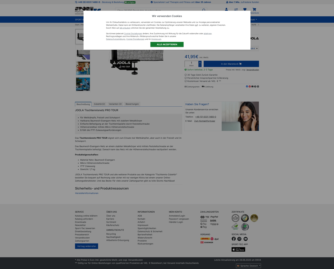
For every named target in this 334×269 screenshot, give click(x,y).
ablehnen (208, 33)
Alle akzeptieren (167, 44)
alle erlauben (125, 28)
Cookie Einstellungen (133, 33)
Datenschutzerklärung (115, 39)
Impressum (156, 39)
